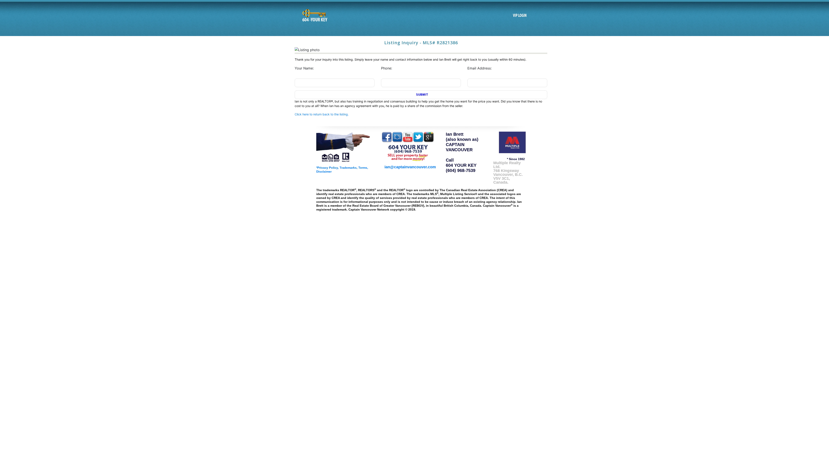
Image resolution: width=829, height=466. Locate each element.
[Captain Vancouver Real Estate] (343, 146)
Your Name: (304, 68)
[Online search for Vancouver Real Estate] (314, 15)
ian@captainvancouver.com (410, 167)
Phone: (386, 68)
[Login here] (520, 15)
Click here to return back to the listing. (322, 114)
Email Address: (479, 68)
